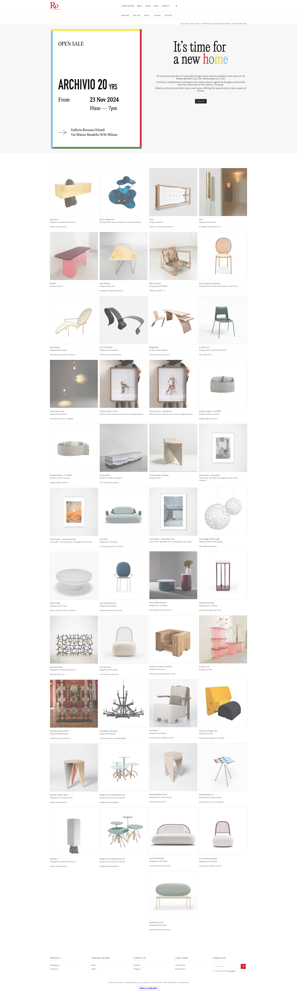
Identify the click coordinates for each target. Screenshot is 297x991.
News (94, 965)
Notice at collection (148, 988)
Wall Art (136, 15)
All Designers (55, 965)
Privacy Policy (180, 969)
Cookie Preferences (183, 982)
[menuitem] (128, 6)
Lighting (157, 15)
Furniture (125, 15)
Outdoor (168, 15)
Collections (54, 969)
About (94, 969)
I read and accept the (225, 971)
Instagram (137, 969)
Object (147, 15)
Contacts (137, 965)
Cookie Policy (180, 965)
